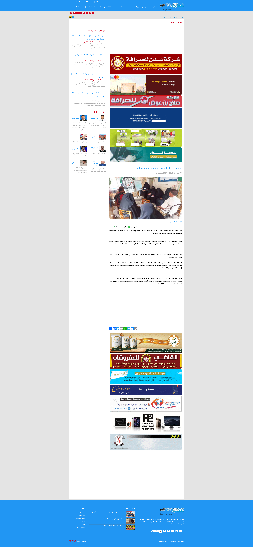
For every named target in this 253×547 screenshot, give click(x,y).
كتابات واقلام (98, 112)
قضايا (88, 7)
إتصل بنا (72, 1)
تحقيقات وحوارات (126, 7)
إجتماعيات (94, 7)
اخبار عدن (145, 7)
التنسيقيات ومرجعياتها (99, 153)
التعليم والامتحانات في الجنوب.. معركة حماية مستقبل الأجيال (80, 170)
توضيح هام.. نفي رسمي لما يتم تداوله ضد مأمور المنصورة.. (106, 512)
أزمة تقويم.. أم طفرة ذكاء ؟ (79, 142)
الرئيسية (152, 7)
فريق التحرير (85, 1)
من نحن (78, 1)
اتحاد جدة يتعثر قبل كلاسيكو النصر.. (112, 525)
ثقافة (78, 7)
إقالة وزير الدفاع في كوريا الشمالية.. (112, 519)
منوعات (116, 7)
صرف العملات (107, 1)
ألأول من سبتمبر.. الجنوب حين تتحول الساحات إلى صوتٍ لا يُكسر (97, 125)
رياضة (83, 7)
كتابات (91, 1)
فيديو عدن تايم (81, 527)
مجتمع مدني (99, 1)
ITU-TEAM (72, 541)
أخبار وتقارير (137, 7)
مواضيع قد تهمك (96, 30)
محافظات (110, 7)
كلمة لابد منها (102, 142)
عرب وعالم (102, 7)
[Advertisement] (145, 38)
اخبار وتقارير (82, 515)
